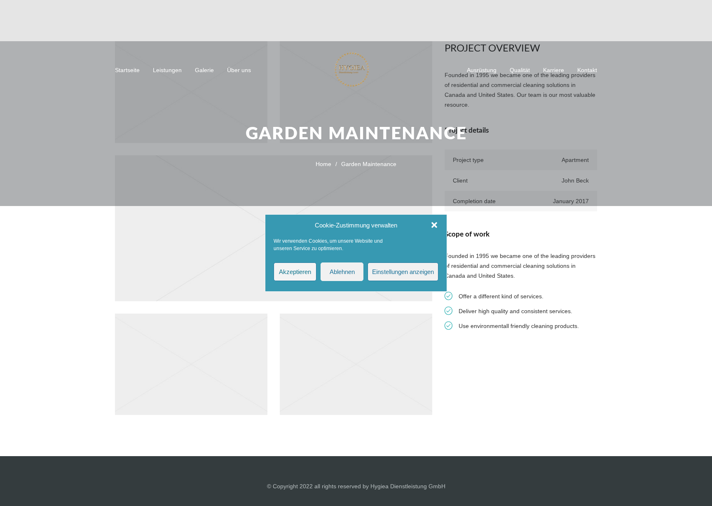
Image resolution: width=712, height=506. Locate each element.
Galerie (204, 70)
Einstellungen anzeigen (403, 271)
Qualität (520, 70)
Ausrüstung (482, 70)
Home (323, 164)
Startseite (127, 70)
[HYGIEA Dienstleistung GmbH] (356, 70)
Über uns (239, 70)
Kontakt (587, 70)
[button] (434, 225)
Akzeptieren (295, 271)
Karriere (553, 70)
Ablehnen (342, 271)
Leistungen (167, 70)
